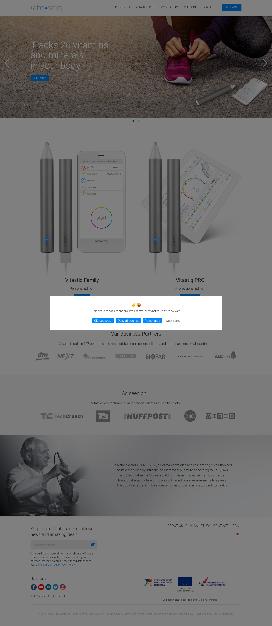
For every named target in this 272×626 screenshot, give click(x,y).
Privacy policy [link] (172, 320)
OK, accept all (103, 320)
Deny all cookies (128, 320)
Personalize (152, 320)
